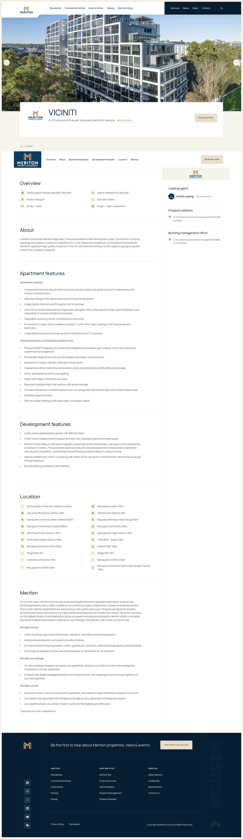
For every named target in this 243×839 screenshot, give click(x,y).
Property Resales (107, 799)
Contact (206, 8)
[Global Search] (221, 8)
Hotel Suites (57, 786)
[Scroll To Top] (215, 824)
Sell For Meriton (107, 786)
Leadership (153, 780)
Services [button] (175, 8)
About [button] (186, 8)
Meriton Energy (125, 8)
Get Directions (124, 120)
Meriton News (155, 786)
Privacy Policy (57, 824)
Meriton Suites (96, 8)
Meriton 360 (105, 774)
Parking (110, 8)
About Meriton (155, 774)
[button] (7, 63)
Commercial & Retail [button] (75, 8)
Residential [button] (55, 8)
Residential (56, 774)
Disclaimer (74, 824)
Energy (54, 799)
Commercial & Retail (61, 780)
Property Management (110, 793)
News (195, 8)
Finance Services (107, 780)
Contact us (154, 793)
